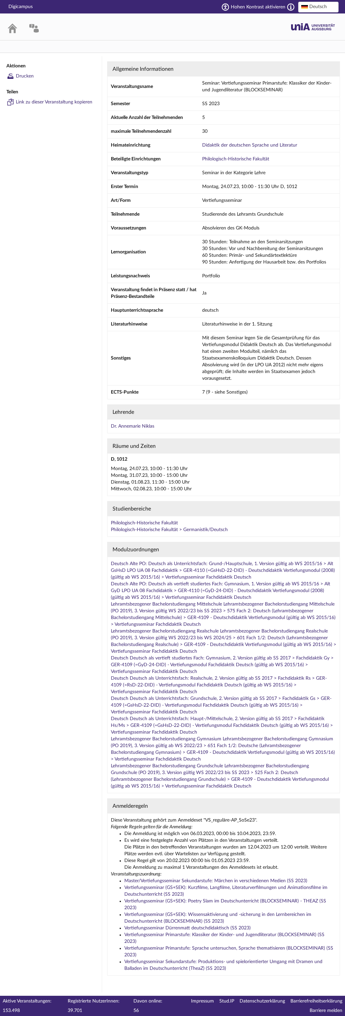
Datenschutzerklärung (262, 1001)
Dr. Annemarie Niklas (132, 426)
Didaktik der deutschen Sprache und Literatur (249, 145)
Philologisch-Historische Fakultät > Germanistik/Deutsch (169, 529)
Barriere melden (326, 1010)
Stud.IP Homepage (313, 26)
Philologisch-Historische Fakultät (235, 159)
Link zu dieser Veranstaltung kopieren (54, 102)
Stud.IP (226, 1001)
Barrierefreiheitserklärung (316, 1001)
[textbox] (318, 6)
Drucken (25, 76)
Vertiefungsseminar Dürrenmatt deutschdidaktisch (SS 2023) (187, 928)
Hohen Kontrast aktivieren (258, 7)
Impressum (202, 1001)
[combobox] (318, 7)
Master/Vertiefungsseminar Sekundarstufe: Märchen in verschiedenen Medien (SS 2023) (215, 881)
